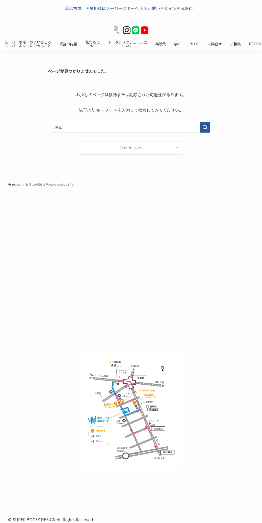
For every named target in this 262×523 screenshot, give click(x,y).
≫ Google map (131, 315)
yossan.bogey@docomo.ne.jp (131, 282)
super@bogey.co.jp (131, 250)
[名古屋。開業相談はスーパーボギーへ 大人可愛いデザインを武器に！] (131, 13)
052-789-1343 (147, 230)
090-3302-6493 (131, 276)
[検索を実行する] (205, 127)
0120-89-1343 (115, 230)
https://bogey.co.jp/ (131, 480)
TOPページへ (131, 147)
